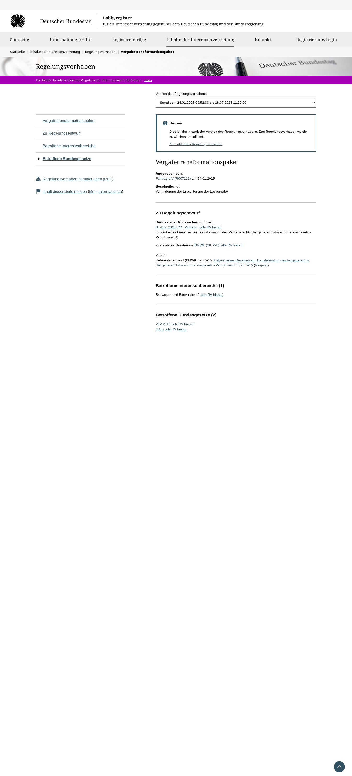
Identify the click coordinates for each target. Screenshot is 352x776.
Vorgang (191, 227)
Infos (148, 80)
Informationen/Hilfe (70, 39)
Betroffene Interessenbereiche (69, 146)
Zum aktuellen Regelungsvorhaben (195, 144)
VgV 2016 (163, 324)
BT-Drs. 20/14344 (169, 227)
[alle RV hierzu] (210, 227)
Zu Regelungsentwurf (62, 133)
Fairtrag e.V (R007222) (173, 178)
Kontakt (263, 39)
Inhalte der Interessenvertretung (200, 39)
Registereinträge (129, 39)
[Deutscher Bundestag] (53, 20)
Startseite (19, 39)
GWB (160, 329)
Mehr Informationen (105, 192)
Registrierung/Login (316, 39)
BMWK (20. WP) (207, 245)
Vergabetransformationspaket (68, 121)
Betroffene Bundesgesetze (67, 159)
